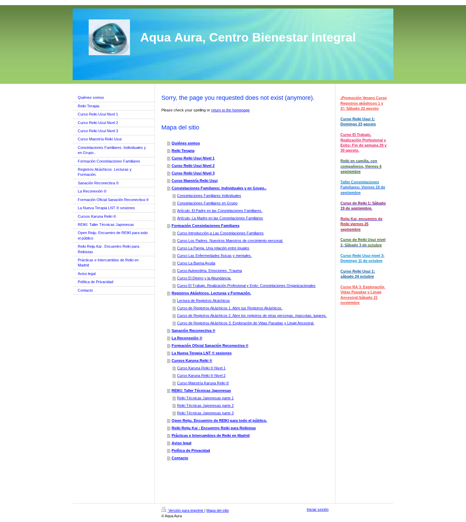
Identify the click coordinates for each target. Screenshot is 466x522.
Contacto (180, 458)
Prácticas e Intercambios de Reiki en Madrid (211, 435)
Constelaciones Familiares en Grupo (207, 203)
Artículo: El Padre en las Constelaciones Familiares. (219, 211)
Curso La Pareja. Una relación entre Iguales (213, 248)
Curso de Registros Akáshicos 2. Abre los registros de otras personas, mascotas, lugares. (252, 315)
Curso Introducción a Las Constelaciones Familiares (220, 233)
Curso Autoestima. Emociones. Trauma (209, 270)
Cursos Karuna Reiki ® (192, 360)
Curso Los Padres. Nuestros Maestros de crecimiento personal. (230, 241)
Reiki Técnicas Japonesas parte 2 (205, 405)
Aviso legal (181, 443)
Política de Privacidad (191, 450)
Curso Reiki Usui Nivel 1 (193, 158)
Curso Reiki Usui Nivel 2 (193, 166)
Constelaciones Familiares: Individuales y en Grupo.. (219, 188)
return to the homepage (230, 110)
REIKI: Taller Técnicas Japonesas (201, 390)
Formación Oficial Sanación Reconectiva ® (210, 345)
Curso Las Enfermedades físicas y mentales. (214, 256)
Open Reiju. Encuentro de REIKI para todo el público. (219, 420)
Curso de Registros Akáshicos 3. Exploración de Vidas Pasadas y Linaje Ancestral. (245, 323)
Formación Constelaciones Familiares (205, 226)
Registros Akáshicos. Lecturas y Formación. (211, 293)
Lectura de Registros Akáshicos (203, 300)
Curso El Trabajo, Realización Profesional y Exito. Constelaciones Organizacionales (246, 285)
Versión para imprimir (186, 510)
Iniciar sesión (318, 509)
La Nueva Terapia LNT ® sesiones (202, 353)
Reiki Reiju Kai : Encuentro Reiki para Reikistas (214, 428)
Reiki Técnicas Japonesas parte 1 (205, 398)
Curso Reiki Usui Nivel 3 (193, 173)
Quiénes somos (186, 143)
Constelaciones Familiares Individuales (209, 196)
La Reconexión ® (187, 338)
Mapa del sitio (217, 510)
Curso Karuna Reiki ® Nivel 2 (201, 375)
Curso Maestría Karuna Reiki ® (203, 383)
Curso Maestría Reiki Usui (195, 181)
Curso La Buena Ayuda (196, 263)
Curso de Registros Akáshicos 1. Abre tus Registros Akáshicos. (229, 308)
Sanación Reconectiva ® (193, 330)
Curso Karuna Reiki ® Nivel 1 (201, 368)
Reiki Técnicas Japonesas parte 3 (205, 413)
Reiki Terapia (183, 151)
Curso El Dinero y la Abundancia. (204, 278)
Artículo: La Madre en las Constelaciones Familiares (220, 218)
